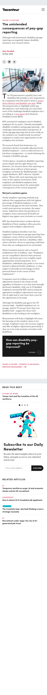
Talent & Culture (10, 20)
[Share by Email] (14, 62)
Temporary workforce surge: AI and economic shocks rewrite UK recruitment (22, 489)
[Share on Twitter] (4, 62)
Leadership (7, 497)
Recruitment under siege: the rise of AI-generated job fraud (20, 522)
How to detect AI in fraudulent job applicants (22, 500)
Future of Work (10, 394)
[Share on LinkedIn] (9, 62)
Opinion (7, 506)
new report (20, 114)
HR (25, 367)
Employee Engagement (12, 367)
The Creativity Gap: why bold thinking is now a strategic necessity (23, 510)
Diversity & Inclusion (28, 364)
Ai (3, 486)
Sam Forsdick (8, 51)
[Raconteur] (10, 9)
